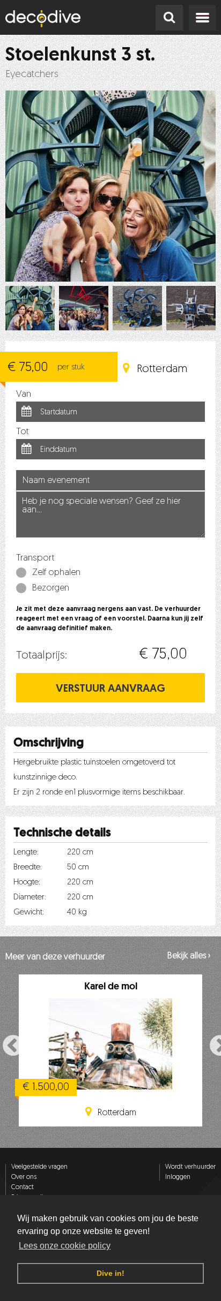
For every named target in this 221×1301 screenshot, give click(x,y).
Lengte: (26, 853)
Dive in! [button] (110, 1273)
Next (214, 1045)
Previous (7, 1045)
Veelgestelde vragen (39, 1167)
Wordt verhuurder (190, 1167)
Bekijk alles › (188, 956)
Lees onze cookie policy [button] (64, 1245)
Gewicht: (28, 913)
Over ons (23, 1177)
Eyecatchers (31, 75)
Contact (22, 1187)
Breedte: (27, 868)
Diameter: (29, 898)
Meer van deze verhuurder (55, 957)
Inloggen (177, 1177)
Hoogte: (26, 883)
